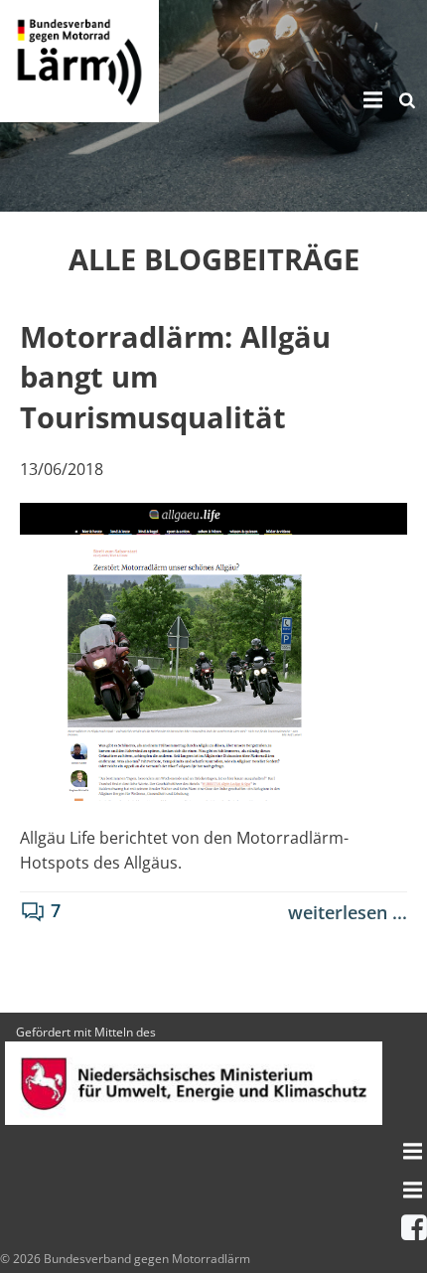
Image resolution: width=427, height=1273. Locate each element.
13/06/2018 (61, 469)
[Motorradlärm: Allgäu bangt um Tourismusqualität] (213, 650)
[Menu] (370, 100)
